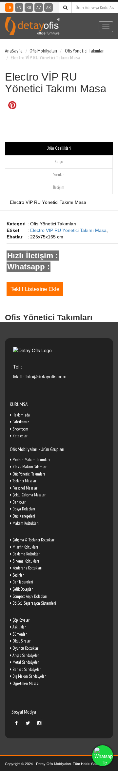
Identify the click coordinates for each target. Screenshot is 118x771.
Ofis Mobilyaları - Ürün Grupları (37, 449)
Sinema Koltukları (25, 561)
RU (29, 7)
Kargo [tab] (58, 161)
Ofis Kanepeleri (23, 516)
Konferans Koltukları (26, 568)
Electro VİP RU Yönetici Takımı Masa (68, 230)
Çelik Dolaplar (22, 589)
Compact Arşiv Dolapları (29, 596)
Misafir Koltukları (24, 547)
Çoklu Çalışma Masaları (29, 495)
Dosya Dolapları (23, 509)
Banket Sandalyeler (26, 669)
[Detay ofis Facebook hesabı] (16, 723)
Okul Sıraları (21, 641)
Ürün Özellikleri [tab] (59, 148)
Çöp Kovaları (20, 620)
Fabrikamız (20, 422)
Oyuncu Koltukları (25, 648)
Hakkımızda (20, 415)
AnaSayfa (14, 51)
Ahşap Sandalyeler (25, 655)
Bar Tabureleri (22, 582)
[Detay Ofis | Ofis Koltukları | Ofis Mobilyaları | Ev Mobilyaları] (32, 26)
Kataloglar (19, 436)
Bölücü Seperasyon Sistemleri (33, 603)
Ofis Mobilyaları (43, 51)
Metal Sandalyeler (25, 662)
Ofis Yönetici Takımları (84, 51)
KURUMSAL (20, 404)
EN (19, 7)
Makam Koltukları (25, 523)
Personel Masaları (24, 488)
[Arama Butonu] (65, 7)
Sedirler (17, 575)
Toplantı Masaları (24, 481)
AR (48, 7)
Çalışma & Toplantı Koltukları (33, 540)
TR (9, 7)
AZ (38, 7)
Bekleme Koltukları (26, 554)
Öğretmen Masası (25, 683)
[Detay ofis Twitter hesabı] (28, 723)
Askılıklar (18, 627)
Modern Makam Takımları (30, 459)
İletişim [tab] (58, 187)
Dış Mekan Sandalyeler (28, 676)
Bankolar (18, 502)
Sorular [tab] (58, 174)
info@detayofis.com (45, 376)
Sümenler (19, 634)
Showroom (19, 429)
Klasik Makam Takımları (29, 467)
